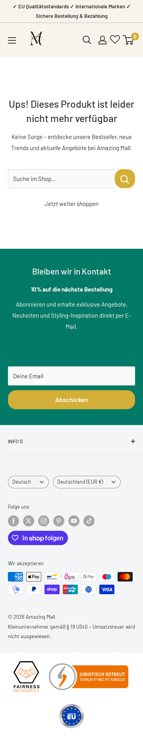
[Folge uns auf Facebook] (13, 520)
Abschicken (71, 399)
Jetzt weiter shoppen (71, 203)
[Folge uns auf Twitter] (28, 520)
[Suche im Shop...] (125, 178)
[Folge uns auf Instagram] (43, 520)
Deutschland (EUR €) (80, 482)
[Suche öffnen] (87, 40)
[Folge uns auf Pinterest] (58, 520)
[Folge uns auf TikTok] (89, 520)
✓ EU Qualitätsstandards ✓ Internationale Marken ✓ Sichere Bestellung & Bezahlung (72, 11)
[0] (128, 40)
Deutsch (21, 482)
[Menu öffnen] (12, 40)
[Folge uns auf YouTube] (73, 520)
